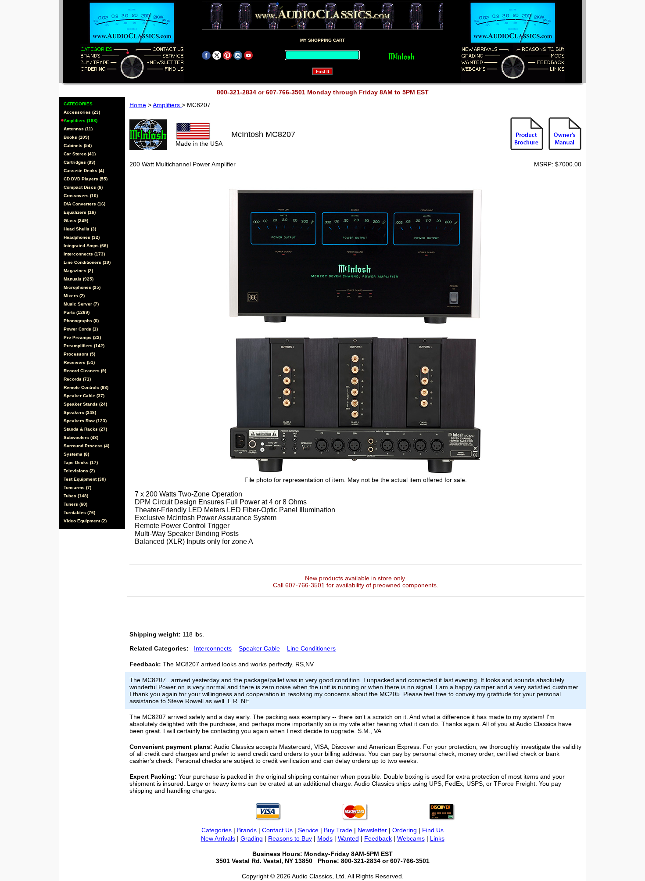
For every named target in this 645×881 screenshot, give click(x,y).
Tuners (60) (75, 504)
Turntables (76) (79, 512)
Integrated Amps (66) (86, 245)
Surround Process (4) (86, 445)
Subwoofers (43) (81, 437)
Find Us (433, 830)
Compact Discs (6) (83, 187)
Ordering (404, 830)
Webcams (411, 838)
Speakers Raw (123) (85, 420)
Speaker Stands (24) (85, 404)
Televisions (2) (79, 470)
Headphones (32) (82, 237)
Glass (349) (76, 220)
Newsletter (372, 830)
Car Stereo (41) (80, 153)
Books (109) (76, 137)
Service (308, 830)
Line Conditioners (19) (87, 262)
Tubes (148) (76, 495)
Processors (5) (79, 354)
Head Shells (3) (80, 229)
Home (137, 104)
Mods (325, 838)
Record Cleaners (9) (85, 370)
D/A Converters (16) (84, 203)
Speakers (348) (80, 412)
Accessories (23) (82, 112)
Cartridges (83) (79, 162)
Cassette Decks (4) (84, 170)
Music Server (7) (81, 304)
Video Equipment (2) (85, 520)
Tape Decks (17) (81, 462)
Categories (216, 830)
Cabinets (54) (78, 145)
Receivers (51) (79, 362)
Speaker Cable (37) (84, 395)
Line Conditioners (311, 648)
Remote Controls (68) (86, 387)
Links (437, 838)
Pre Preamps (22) (82, 337)
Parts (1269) (77, 312)
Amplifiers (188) (80, 120)
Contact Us (277, 830)
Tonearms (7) (77, 487)
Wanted (348, 838)
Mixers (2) (74, 295)
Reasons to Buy (290, 838)
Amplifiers (167, 104)
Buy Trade (338, 830)
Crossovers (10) (81, 195)
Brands (247, 830)
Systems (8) (76, 454)
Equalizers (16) (80, 212)
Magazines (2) (78, 270)
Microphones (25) (82, 287)
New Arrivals (218, 838)
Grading (251, 838)
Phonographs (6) (81, 320)
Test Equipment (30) (85, 479)
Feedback (378, 838)
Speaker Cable (259, 648)
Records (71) (77, 379)
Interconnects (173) (84, 254)
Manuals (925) (78, 279)
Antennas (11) (78, 128)
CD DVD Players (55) (86, 178)
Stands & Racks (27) (85, 429)
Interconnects (213, 648)
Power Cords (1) (81, 329)
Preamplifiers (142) (84, 345)
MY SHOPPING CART (322, 40)
